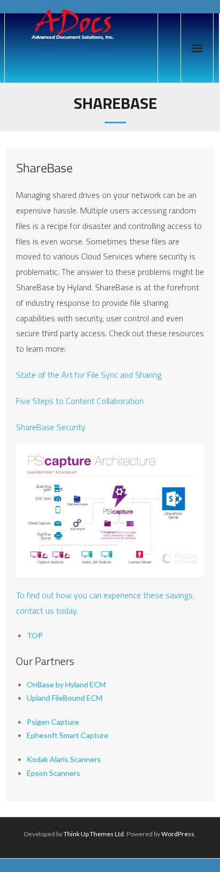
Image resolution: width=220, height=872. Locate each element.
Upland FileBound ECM (65, 697)
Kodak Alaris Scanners (64, 759)
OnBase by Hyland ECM (66, 684)
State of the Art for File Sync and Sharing (88, 374)
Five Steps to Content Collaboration (80, 400)
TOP (35, 635)
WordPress (177, 834)
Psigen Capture (53, 721)
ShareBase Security (50, 427)
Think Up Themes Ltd (94, 834)
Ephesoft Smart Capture (67, 735)
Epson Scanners (53, 773)
